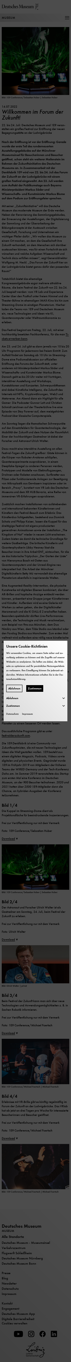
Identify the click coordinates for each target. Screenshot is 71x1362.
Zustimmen (35, 688)
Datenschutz (12, 713)
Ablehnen (14, 688)
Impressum (27, 713)
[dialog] (35, 681)
